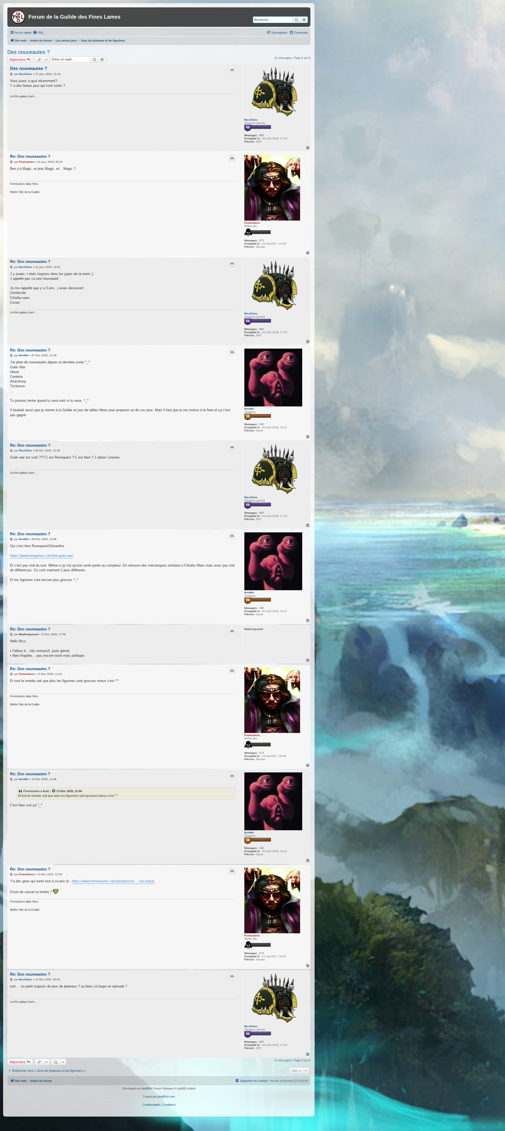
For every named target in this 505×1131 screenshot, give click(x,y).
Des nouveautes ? (28, 52)
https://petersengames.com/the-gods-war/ (41, 556)
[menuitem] (38, 32)
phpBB (146, 1088)
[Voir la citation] (54, 791)
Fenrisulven (252, 222)
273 (261, 240)
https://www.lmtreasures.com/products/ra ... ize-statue (113, 881)
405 (261, 135)
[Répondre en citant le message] (232, 70)
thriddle (249, 408)
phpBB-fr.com (166, 1096)
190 (261, 424)
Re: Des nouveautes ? (30, 156)
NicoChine (250, 119)
